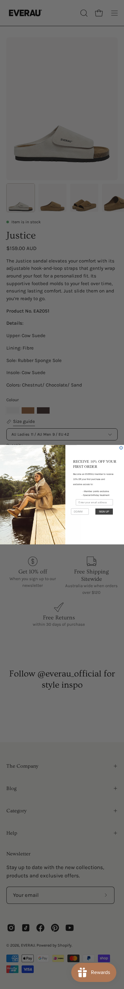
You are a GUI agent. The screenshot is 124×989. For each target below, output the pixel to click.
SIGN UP (104, 511)
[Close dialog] (121, 447)
